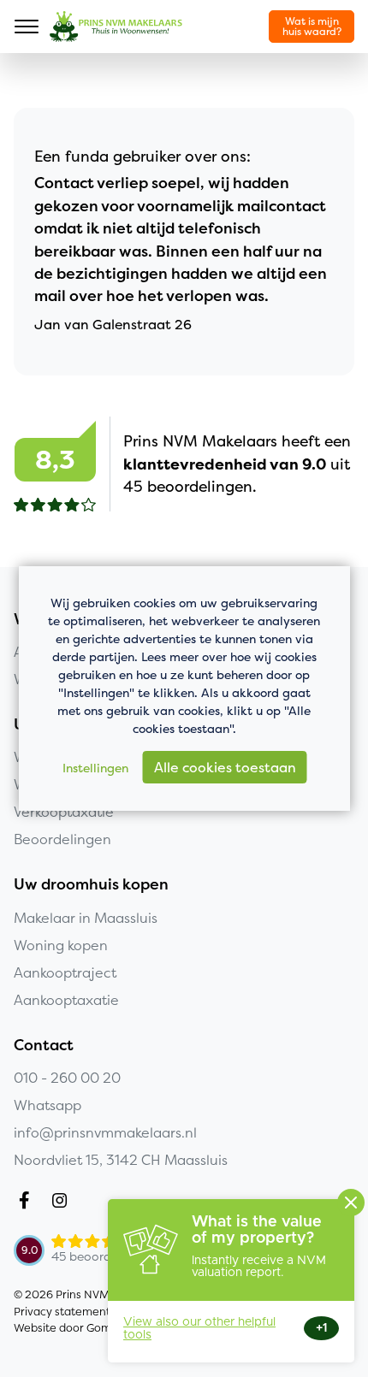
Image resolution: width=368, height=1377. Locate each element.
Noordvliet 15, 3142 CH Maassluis (121, 1159)
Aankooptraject (65, 972)
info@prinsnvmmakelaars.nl (105, 1132)
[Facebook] (28, 1202)
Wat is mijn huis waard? (311, 26)
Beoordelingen (62, 839)
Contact (44, 1045)
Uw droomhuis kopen (91, 884)
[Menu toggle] (26, 26)
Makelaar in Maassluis (85, 917)
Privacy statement (62, 1311)
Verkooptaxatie (64, 811)
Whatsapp (47, 1105)
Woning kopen (61, 945)
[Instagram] (63, 1202)
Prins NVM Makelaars (116, 26)
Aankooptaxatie (66, 999)
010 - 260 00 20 (67, 1077)
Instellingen (95, 767)
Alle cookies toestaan (225, 767)
